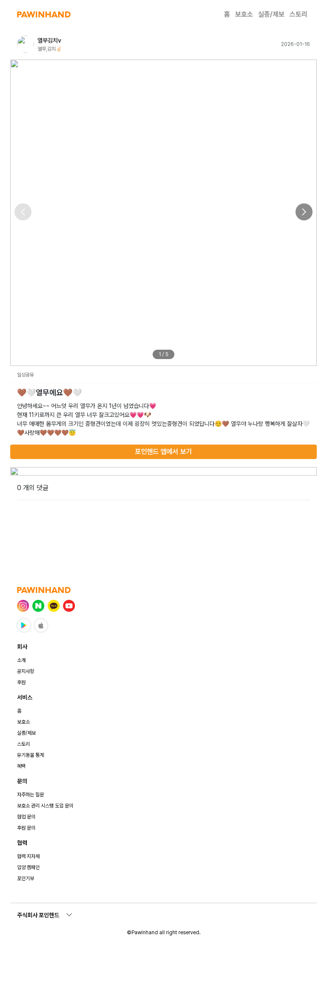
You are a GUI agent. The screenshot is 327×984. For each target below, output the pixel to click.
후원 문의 (26, 828)
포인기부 (25, 878)
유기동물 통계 (30, 755)
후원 (21, 682)
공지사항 (25, 671)
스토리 (298, 14)
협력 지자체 (28, 856)
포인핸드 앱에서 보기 (163, 452)
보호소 (244, 14)
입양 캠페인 (28, 867)
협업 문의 (26, 817)
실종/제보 (271, 14)
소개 (21, 660)
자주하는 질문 (30, 795)
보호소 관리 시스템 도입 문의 (45, 806)
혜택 (21, 766)
